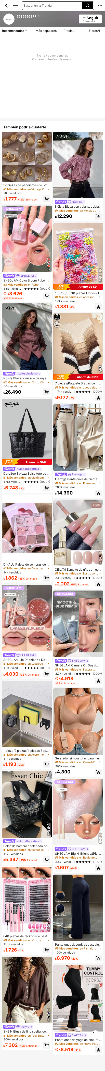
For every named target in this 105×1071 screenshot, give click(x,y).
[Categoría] (15, 5)
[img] (27, 462)
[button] (6, 5)
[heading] (46, 16)
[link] (9, 19)
